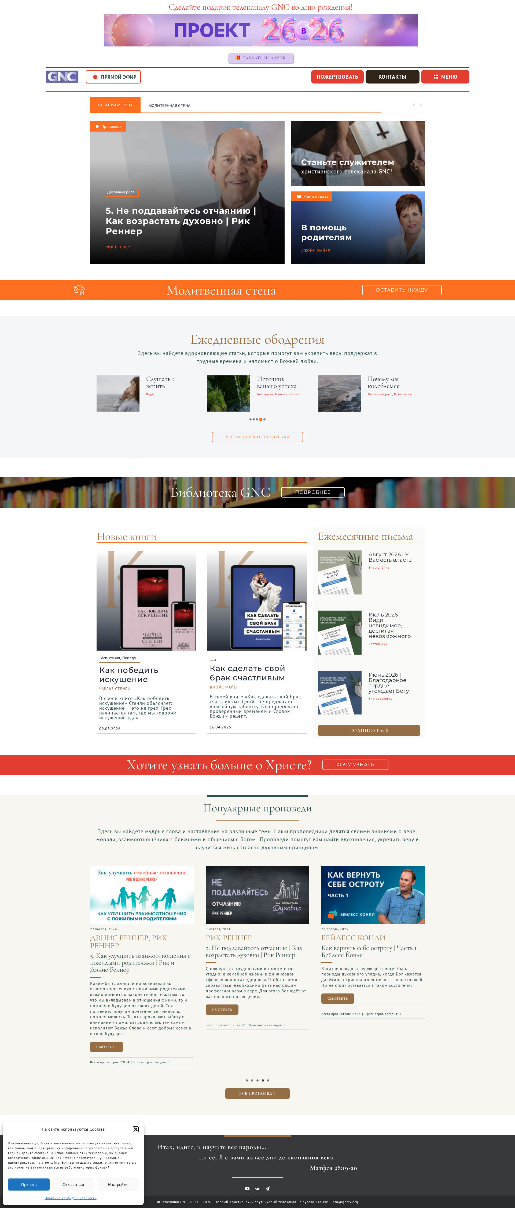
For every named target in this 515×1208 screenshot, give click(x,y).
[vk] (257, 1186)
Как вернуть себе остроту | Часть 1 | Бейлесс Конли (252, 951)
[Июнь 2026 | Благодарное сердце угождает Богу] (340, 674)
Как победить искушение (129, 674)
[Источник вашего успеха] (115, 378)
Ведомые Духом (387, 379)
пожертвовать (337, 76)
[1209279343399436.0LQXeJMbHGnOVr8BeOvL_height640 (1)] (254, 868)
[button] (135, 1129)
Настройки (117, 1184)
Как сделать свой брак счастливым (247, 672)
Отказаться (73, 1184)
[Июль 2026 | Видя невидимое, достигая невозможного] (340, 614)
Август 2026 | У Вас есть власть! (391, 557)
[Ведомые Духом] (336, 378)
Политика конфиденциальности (71, 1198)
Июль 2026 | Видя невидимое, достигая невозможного (390, 625)
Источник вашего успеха (163, 382)
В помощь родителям (326, 232)
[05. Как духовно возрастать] (139, 868)
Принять (29, 1184)
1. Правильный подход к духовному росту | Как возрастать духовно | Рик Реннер (368, 955)
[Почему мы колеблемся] (225, 378)
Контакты (392, 76)
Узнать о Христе (165, 105)
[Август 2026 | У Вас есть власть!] (340, 554)
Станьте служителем (348, 162)
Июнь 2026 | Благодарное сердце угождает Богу (389, 683)
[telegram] (267, 1186)
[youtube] (247, 1186)
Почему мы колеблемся (270, 382)
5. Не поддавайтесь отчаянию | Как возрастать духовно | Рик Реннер (181, 221)
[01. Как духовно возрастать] (370, 868)
